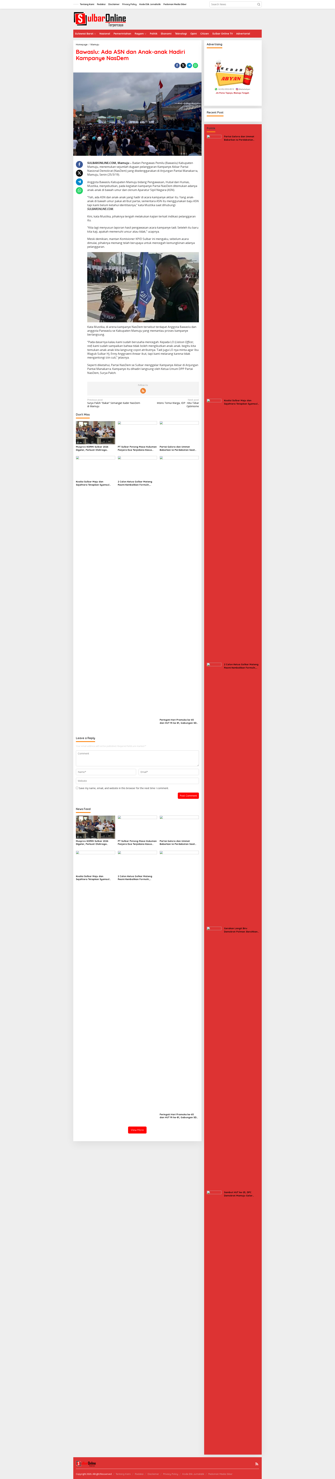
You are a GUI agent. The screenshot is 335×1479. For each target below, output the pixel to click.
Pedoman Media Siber (220, 1474)
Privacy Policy (170, 1474)
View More (137, 1130)
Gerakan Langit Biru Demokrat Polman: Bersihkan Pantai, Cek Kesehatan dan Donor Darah (241, 930)
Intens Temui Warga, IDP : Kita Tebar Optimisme (178, 403)
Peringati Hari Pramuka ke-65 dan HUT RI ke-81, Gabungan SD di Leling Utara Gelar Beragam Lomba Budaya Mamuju (178, 721)
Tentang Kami (123, 1474)
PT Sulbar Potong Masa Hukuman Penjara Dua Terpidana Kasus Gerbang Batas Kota (137, 448)
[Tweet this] (183, 65)
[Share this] (177, 65)
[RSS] (143, 391)
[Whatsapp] (195, 65)
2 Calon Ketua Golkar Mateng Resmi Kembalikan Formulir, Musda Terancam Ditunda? (135, 483)
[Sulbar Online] (103, 19)
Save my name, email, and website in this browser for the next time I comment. (124, 788)
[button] (259, 4)
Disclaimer (153, 1474)
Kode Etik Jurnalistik (193, 1474)
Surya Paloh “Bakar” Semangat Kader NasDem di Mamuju (113, 403)
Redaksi (139, 1474)
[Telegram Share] (189, 65)
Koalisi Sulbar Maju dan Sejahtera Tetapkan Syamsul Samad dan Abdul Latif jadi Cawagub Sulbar (92, 483)
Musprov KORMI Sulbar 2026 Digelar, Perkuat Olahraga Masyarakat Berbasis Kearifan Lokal (93, 448)
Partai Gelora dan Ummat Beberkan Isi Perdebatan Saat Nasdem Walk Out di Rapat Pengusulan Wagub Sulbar (177, 448)
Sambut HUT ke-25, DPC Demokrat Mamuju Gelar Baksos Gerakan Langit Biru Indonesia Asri (240, 1194)
